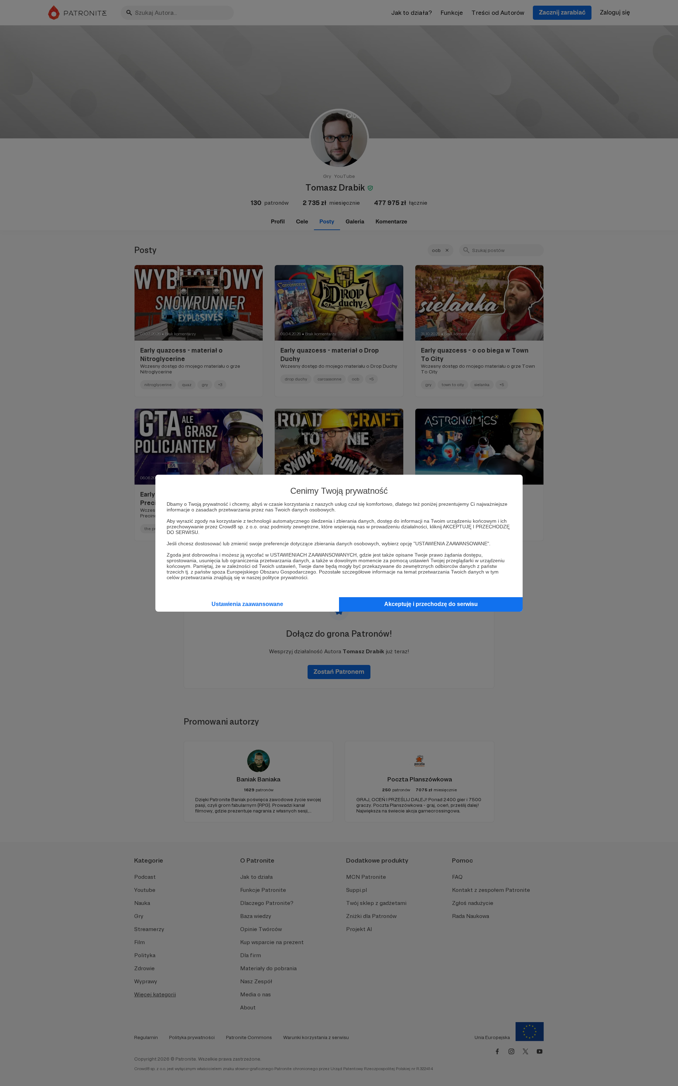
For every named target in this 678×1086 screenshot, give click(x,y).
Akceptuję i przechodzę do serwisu (431, 604)
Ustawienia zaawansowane (247, 604)
